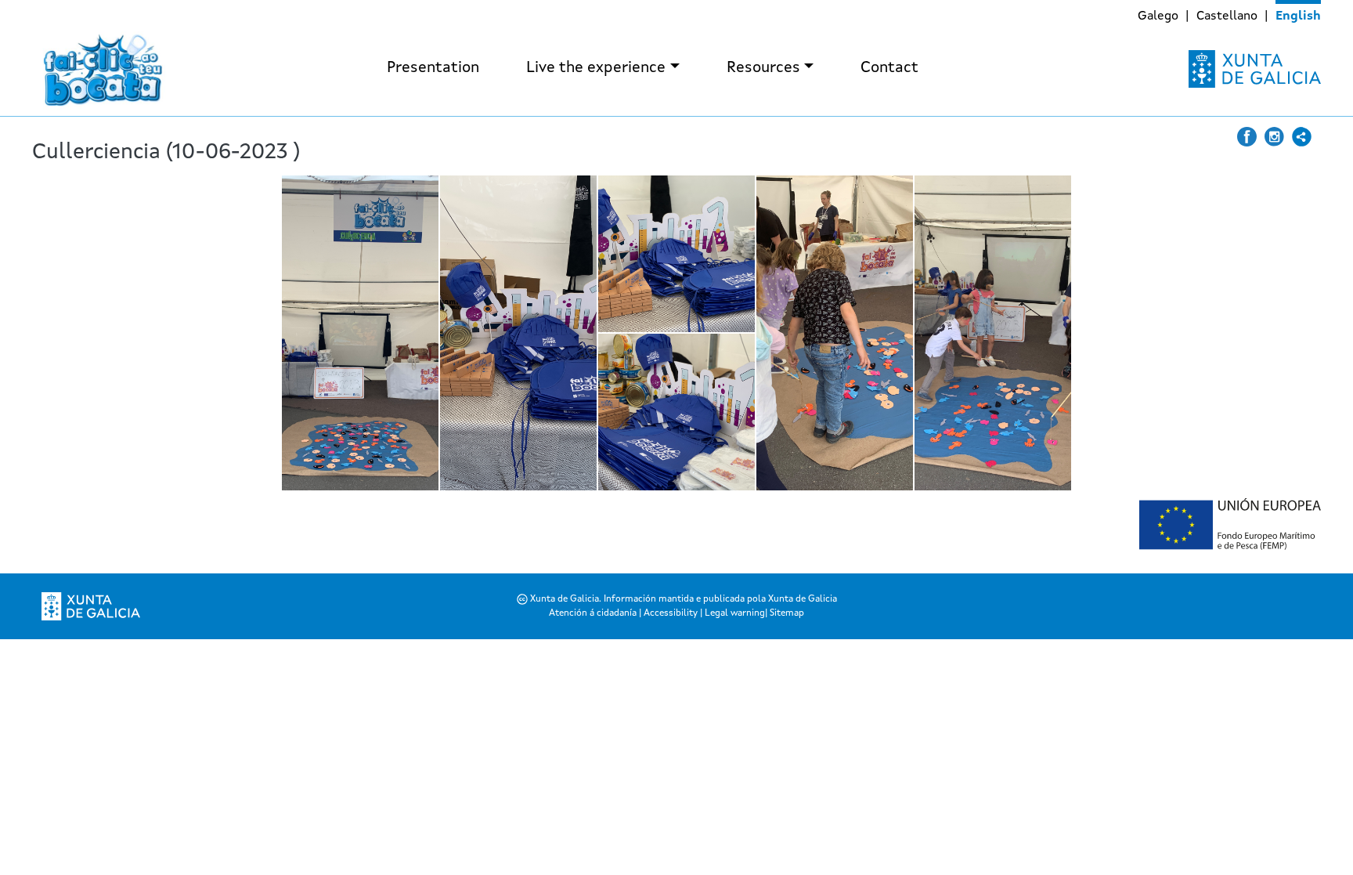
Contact (889, 68)
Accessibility (671, 613)
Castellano (1226, 16)
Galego (1158, 16)
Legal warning (735, 613)
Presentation (433, 68)
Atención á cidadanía (594, 613)
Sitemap (787, 613)
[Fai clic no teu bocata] (102, 69)
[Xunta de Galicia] (1255, 69)
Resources (763, 68)
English (1298, 16)
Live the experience (596, 68)
